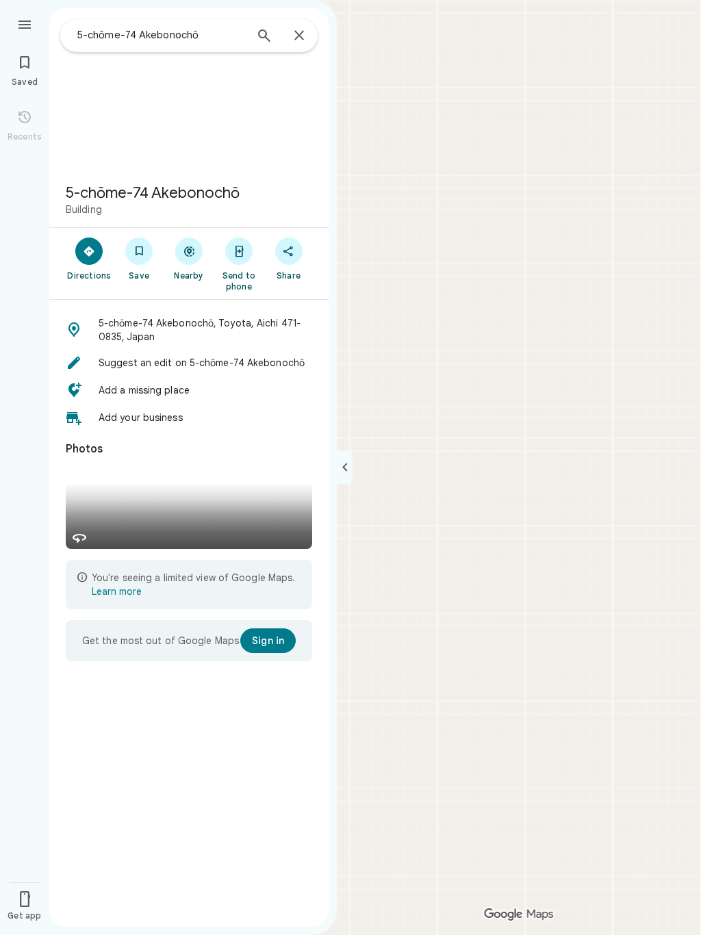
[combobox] (161, 35)
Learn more (117, 591)
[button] (189, 330)
